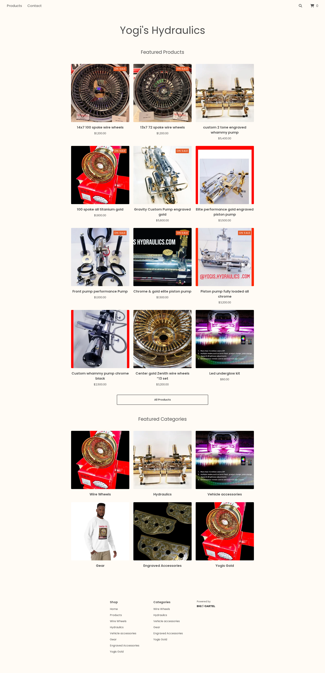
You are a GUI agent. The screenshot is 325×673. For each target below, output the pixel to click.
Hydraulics (117, 627)
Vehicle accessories (123, 633)
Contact (34, 5)
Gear (113, 639)
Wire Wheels (118, 621)
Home (114, 609)
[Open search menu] (300, 6)
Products (14, 5)
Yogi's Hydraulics (162, 30)
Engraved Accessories (124, 645)
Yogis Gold (117, 652)
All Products (162, 400)
